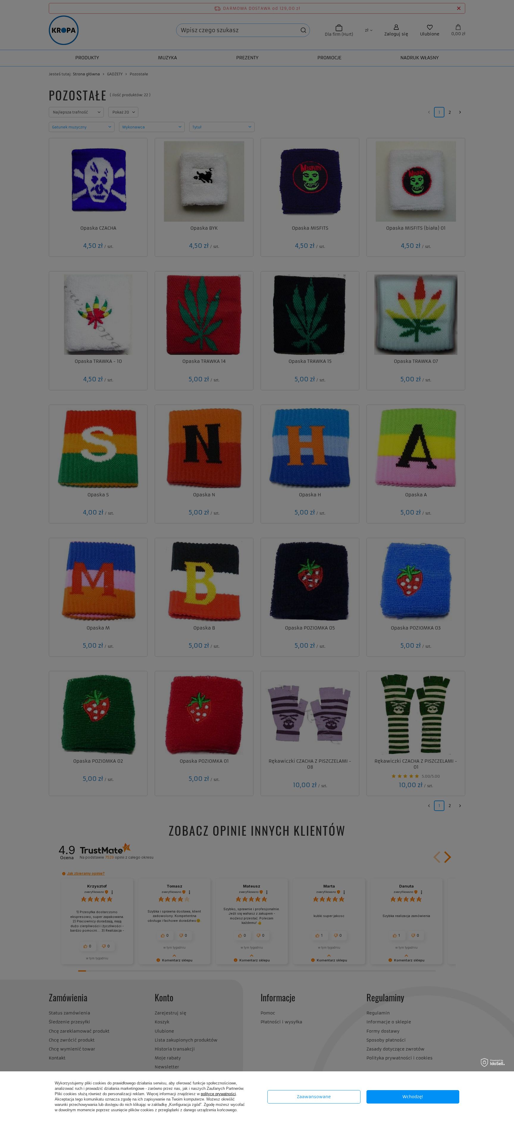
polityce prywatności (218, 1094)
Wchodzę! (412, 1096)
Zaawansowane (314, 1096)
